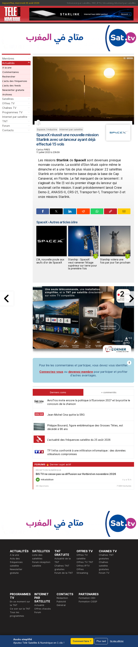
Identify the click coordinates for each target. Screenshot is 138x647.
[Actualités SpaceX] (118, 139)
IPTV (99, 3)
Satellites (8, 99)
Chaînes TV (9, 108)
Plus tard (101, 641)
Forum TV (104, 572)
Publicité (61, 601)
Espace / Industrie (47, 129)
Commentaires (10, 72)
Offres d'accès (42, 608)
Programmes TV (12, 112)
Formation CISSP (88, 601)
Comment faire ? (82, 641)
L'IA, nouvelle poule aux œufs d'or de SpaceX (50, 261)
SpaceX (41, 222)
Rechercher (8, 76)
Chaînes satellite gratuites (104, 566)
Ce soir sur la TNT (20, 608)
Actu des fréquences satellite (16, 562)
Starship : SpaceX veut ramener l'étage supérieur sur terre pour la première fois (82, 264)
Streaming (107, 3)
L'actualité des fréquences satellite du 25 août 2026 (79, 439)
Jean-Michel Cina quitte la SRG (66, 414)
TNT (94, 3)
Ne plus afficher (117, 641)
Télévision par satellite (79, 3)
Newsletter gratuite (13, 90)
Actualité (39, 605)
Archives (7, 94)
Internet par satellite (125, 3)
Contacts (8, 130)
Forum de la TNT (63, 572)
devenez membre (80, 372)
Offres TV (8, 103)
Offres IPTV (83, 565)
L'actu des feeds (11, 85)
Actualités (8, 63)
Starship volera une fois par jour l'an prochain (115, 261)
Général (61, 605)
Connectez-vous (51, 372)
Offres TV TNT (85, 562)
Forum (6, 125)
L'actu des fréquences (14, 81)
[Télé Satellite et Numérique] (12, 14)
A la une (7, 67)
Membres (8, 58)
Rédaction (62, 597)
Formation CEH (87, 597)
